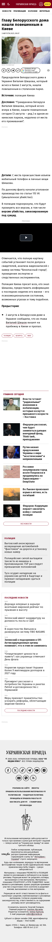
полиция (7, 336)
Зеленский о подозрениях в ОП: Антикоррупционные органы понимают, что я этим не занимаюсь (26, 642)
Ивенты (35, 788)
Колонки (32, 11)
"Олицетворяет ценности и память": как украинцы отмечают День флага (25, 656)
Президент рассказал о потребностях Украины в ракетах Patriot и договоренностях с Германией (25, 685)
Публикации (19, 11)
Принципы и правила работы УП (25, 798)
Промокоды (26, 805)
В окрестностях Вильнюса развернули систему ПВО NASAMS (25, 630)
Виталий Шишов (16, 322)
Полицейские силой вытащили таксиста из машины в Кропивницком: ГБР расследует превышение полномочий (23, 562)
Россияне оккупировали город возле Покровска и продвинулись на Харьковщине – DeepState (35, 474)
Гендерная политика (33, 795)
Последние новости (16, 597)
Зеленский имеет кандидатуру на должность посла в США (25, 619)
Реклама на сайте (21, 788)
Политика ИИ (14, 795)
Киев (29, 336)
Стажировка (35, 802)
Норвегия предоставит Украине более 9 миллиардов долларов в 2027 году (25, 670)
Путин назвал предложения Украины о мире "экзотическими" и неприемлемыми (34, 453)
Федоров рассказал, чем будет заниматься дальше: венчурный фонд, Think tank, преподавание (35, 432)
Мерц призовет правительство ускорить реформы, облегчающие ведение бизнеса (25, 701)
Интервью (45, 11)
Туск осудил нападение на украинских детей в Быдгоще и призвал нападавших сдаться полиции (23, 577)
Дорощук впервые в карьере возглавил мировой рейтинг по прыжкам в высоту (24, 607)
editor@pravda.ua (34, 914)
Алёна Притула (36, 912)
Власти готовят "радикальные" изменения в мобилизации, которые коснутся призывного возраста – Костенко (35, 408)
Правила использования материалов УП (26, 791)
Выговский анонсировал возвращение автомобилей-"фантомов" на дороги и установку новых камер (25, 547)
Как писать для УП (18, 802)
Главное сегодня (13, 394)
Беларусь (19, 336)
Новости (6, 11)
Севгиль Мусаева (35, 909)
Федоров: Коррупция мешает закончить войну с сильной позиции (35, 510)
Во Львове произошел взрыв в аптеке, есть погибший (36, 492)
